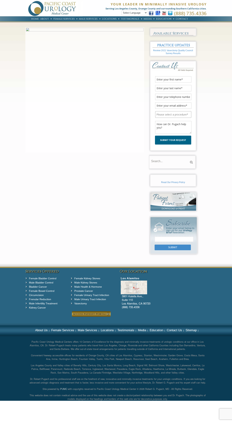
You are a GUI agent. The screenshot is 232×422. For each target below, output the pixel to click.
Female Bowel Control (41, 290)
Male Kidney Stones (85, 282)
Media (148, 19)
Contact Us (174, 330)
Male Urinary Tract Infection (90, 299)
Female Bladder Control (42, 278)
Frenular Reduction (40, 299)
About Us (41, 330)
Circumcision (36, 295)
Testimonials (130, 19)
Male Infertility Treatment (43, 303)
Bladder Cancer (38, 286)
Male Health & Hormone (88, 286)
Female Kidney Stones (87, 278)
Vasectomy (80, 303)
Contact (182, 19)
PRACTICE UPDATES (173, 45)
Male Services (88, 19)
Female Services (64, 19)
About (44, 19)
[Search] (191, 162)
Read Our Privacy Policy (173, 182)
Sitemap (191, 330)
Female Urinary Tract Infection (91, 295)
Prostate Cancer (83, 290)
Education (163, 19)
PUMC (63, 389)
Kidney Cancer (37, 307)
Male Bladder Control (41, 282)
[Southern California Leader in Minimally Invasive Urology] (54, 14)
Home (35, 19)
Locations (109, 19)
